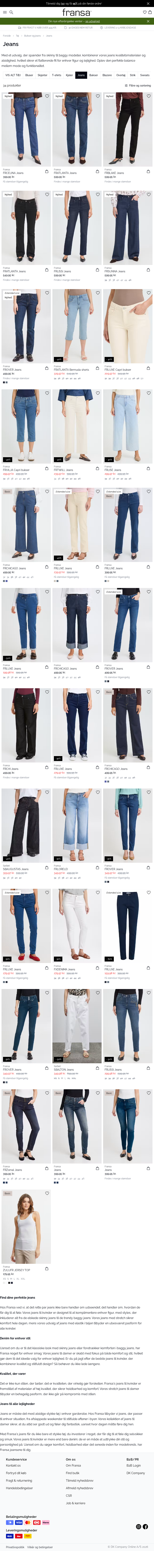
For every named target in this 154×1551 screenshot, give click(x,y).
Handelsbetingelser (19, 1488)
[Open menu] (4, 12)
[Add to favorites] (47, 96)
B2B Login (134, 1465)
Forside (7, 35)
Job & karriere (75, 1503)
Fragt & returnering (19, 1480)
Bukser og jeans (32, 35)
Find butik (72, 1473)
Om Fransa (73, 1465)
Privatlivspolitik (15, 1547)
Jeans (49, 35)
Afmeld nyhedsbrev (79, 1488)
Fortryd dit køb (16, 1473)
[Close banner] (148, 3)
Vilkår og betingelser (40, 1547)
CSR (69, 1495)
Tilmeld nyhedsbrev (80, 1480)
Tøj (17, 35)
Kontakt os (13, 1465)
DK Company (136, 1473)
